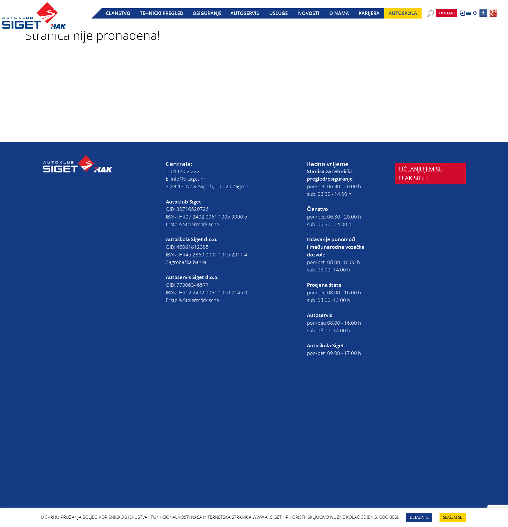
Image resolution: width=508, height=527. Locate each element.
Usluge (278, 13)
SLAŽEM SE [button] (452, 517)
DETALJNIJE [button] (419, 517)
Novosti (308, 13)
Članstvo (118, 13)
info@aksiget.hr (188, 178)
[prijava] (462, 13)
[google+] (493, 13)
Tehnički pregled (161, 13)
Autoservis (244, 13)
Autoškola (403, 13)
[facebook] (483, 13)
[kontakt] (468, 13)
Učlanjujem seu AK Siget (420, 173)
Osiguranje (207, 13)
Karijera (369, 13)
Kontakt (446, 13)
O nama (339, 13)
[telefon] (475, 13)
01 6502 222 (185, 171)
